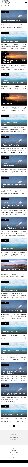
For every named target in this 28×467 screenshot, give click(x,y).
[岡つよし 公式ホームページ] (12, 2)
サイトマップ (14, 457)
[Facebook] (14, 442)
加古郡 (5, 261)
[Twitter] (11, 442)
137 (17, 426)
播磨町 (5, 74)
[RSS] (16, 442)
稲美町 (5, 12)
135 (11, 426)
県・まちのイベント (14, 452)
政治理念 (14, 450)
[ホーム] (1, 5)
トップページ (14, 448)
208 (22, 426)
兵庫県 (5, 53)
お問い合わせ (14, 454)
